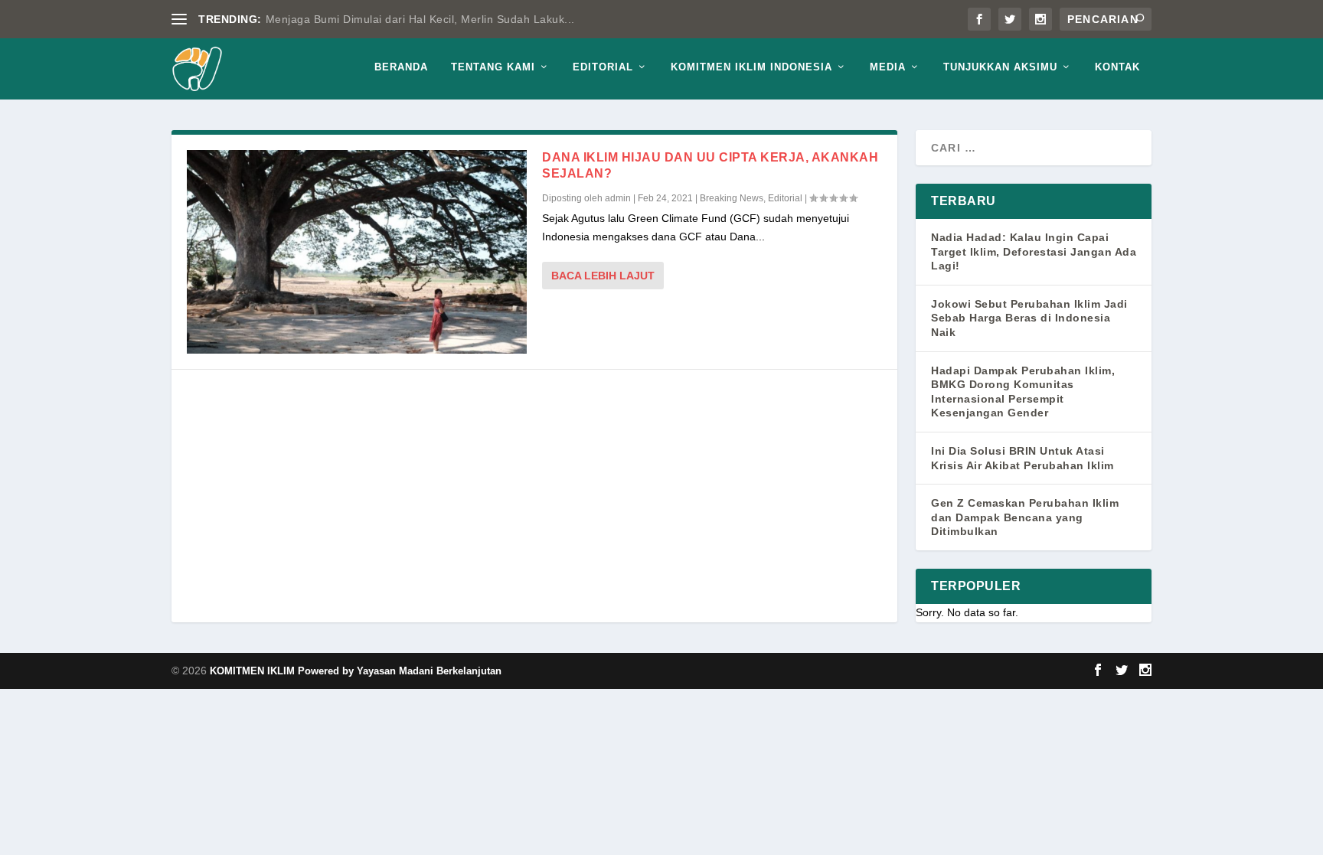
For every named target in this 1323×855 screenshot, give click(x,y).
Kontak (1117, 67)
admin (618, 198)
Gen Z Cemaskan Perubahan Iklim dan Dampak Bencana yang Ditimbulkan (1025, 517)
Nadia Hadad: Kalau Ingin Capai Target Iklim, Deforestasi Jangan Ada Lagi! (1033, 251)
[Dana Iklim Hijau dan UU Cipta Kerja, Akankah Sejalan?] (357, 252)
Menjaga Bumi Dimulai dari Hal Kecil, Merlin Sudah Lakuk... (420, 19)
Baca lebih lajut (603, 275)
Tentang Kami (493, 67)
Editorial (603, 67)
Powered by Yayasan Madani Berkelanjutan (399, 671)
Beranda (401, 67)
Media (888, 67)
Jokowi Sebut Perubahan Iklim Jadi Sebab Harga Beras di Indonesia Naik (1029, 318)
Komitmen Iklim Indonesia (751, 67)
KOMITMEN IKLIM (254, 671)
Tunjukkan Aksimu (1000, 67)
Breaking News (731, 198)
